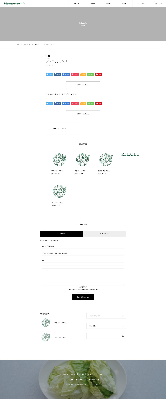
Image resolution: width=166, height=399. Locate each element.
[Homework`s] (14, 3)
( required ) (48, 246)
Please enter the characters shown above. (83, 289)
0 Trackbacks (104, 234)
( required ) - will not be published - (55, 253)
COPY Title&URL (83, 85)
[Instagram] (68, 379)
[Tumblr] (98, 379)
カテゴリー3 (49, 65)
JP (156, 3)
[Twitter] (72, 379)
